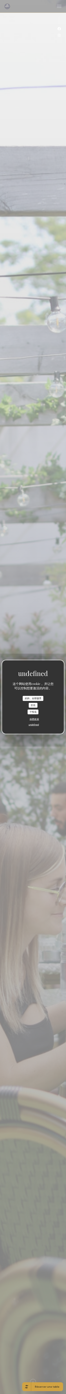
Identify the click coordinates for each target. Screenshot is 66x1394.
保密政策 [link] (34, 719)
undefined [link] (34, 724)
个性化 (33, 712)
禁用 (33, 705)
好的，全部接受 (33, 698)
